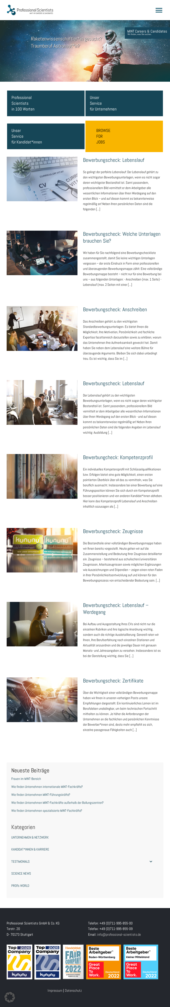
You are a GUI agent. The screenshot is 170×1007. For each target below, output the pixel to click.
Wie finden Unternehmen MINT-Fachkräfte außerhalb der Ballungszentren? (57, 802)
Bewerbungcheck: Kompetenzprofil (42, 472)
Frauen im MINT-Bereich (26, 779)
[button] (9, 997)
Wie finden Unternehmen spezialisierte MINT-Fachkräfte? (46, 810)
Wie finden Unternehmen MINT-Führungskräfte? (40, 794)
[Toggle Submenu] (151, 861)
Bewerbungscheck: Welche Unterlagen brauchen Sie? (42, 245)
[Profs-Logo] (30, 6)
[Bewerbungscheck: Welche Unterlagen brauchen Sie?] (42, 253)
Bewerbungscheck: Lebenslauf (42, 174)
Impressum (55, 990)
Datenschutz (73, 990)
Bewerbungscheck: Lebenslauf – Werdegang (42, 620)
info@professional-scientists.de (119, 934)
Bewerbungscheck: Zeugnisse (42, 546)
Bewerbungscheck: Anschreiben (42, 324)
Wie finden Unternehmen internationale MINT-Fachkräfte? (47, 787)
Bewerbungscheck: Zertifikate (42, 695)
